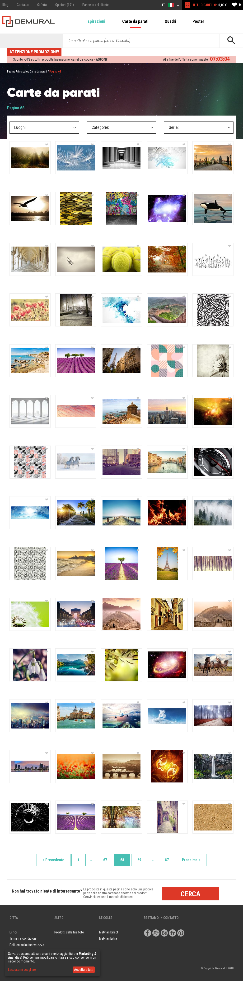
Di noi (13, 932)
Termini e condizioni (23, 938)
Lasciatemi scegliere (22, 969)
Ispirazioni (95, 21)
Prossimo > (191, 860)
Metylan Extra (108, 938)
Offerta (42, 5)
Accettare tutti (83, 969)
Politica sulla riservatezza (26, 945)
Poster (198, 21)
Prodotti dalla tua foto (69, 932)
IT (164, 5)
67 (105, 860)
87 (167, 860)
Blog (5, 5)
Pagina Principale (17, 71)
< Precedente (53, 860)
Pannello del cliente (95, 5)
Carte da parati (135, 21)
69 (139, 860)
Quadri (170, 21)
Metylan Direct (108, 932)
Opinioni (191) (64, 5)
